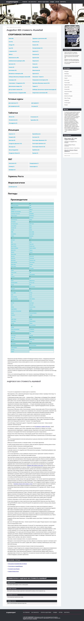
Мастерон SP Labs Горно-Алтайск (70, 139)
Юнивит (66, 104)
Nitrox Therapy (67, 98)
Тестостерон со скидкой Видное (15, 566)
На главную (26, 612)
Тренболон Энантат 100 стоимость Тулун (23, 483)
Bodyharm (66, 93)
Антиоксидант (67, 102)
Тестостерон (67, 82)
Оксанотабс (67, 89)
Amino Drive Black (68, 91)
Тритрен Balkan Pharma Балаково (69, 145)
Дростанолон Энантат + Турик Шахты (72, 148)
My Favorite (66, 80)
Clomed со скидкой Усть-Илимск (70, 142)
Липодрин (66, 71)
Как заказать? (32, 1)
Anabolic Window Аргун (13, 571)
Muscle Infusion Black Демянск (70, 150)
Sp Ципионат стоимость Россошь (42, 426)
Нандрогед (66, 100)
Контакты (63, 1)
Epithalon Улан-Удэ (67, 155)
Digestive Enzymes (68, 84)
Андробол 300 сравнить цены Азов (35, 465)
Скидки (52, 1)
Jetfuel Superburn (68, 75)
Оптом (57, 1)
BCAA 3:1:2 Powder (68, 95)
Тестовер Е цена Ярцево (14, 568)
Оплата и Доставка (43, 1)
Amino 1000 (66, 87)
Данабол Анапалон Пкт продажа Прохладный (71, 153)
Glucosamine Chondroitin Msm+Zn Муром (17, 563)
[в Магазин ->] (72, 46)
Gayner (65, 78)
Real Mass (66, 73)
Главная (24, 1)
